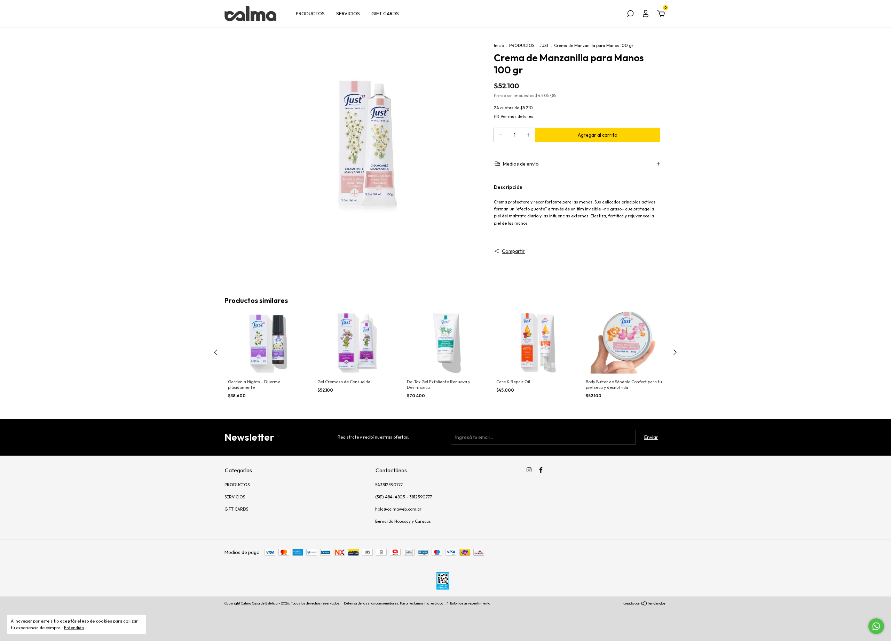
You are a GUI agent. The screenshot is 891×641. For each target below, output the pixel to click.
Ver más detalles (516, 116)
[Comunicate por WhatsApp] (876, 626)
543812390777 (389, 484)
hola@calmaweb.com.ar (398, 509)
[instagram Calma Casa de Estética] (529, 470)
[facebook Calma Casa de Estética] (541, 470)
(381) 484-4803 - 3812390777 (403, 496)
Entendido (74, 627)
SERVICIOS (348, 13)
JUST (544, 45)
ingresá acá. (434, 603)
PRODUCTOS (310, 13)
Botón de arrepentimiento (470, 603)
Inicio (499, 45)
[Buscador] (630, 14)
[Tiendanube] (645, 604)
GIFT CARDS (385, 13)
